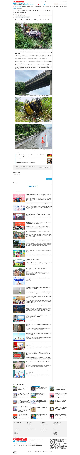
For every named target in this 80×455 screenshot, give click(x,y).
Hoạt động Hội (29, 423)
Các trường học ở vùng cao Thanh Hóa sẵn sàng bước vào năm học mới (38, 251)
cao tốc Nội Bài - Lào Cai (24, 166)
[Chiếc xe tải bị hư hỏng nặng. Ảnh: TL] (33, 109)
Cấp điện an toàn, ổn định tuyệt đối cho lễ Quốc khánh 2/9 (37, 240)
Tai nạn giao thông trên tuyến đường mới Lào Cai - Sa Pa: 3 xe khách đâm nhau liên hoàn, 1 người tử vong (30, 155)
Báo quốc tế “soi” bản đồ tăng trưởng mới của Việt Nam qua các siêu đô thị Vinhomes (60, 388)
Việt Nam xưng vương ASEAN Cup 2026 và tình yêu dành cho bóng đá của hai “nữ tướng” (42, 395)
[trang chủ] (23, 3)
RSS (14, 445)
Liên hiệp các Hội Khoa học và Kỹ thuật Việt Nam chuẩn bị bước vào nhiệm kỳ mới (38, 372)
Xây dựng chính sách (56, 423)
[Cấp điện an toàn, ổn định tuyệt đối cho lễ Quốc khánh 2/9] (19, 244)
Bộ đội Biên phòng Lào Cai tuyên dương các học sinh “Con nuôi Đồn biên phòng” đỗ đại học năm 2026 (38, 223)
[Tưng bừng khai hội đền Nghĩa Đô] (19, 263)
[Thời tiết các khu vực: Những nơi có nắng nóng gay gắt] (51, 402)
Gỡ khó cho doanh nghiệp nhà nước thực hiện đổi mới (41, 388)
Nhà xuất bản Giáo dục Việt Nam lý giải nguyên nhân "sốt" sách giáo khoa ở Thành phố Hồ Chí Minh (42, 416)
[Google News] (49, 15)
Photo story (55, 434)
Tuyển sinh (41, 423)
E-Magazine (55, 432)
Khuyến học (24, 6)
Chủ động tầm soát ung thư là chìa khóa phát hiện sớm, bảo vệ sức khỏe (38, 279)
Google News (52, 1)
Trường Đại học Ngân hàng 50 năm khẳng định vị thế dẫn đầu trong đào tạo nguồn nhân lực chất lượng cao (24, 402)
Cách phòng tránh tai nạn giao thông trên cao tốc (25, 162)
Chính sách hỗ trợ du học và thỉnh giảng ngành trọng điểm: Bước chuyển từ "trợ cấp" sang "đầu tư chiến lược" (61, 416)
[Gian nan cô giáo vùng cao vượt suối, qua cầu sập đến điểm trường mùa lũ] (19, 365)
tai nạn (18, 166)
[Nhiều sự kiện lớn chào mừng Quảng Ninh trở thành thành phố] (19, 309)
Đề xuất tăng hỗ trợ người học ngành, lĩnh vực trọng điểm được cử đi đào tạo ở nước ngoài (61, 409)
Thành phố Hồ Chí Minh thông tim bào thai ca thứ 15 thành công (39, 203)
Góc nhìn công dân (59, 6)
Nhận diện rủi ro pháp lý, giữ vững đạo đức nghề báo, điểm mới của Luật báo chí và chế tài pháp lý (38, 316)
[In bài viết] (13, 17)
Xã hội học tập (29, 424)
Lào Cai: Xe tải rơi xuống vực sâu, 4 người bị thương (26, 158)
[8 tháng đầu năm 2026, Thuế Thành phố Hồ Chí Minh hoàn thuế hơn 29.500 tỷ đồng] (19, 337)
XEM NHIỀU (47, 4)
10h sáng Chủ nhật (43, 431)
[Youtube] (21, 445)
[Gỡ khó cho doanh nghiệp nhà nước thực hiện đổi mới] (33, 389)
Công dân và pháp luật (56, 424)
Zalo (40, 1)
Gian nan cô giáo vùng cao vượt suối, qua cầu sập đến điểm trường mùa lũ (38, 362)
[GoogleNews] (26, 445)
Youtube (43, 1)
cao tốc (18, 167)
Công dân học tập (30, 6)
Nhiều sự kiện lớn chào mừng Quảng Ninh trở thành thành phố (38, 305)
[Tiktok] (24, 445)
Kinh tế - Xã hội (44, 6)
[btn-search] (66, 4)
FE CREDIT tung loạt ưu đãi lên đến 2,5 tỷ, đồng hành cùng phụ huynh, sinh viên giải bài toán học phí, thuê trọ (24, 395)
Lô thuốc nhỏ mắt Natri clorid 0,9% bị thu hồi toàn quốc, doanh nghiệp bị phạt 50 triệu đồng (38, 288)
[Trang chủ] (13, 6)
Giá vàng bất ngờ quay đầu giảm (41, 408)
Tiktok (47, 1)
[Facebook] (43, 167)
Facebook (36, 1)
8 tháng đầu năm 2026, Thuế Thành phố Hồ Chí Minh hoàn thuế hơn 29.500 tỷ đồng (38, 334)
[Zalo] (13, 12)
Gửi (49, 179)
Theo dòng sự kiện (18, 6)
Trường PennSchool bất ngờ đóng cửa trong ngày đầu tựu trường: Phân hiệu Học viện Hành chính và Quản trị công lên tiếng (38, 353)
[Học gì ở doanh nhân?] (39, 386)
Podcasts (54, 431)
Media (65, 6)
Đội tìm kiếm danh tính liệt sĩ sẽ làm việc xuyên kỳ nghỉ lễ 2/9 (38, 231)
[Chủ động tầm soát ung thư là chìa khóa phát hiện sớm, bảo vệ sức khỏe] (19, 281)
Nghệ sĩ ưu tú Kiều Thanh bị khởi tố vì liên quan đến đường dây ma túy (38, 325)
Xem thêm (32, 380)
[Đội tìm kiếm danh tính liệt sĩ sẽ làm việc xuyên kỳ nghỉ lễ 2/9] (19, 235)
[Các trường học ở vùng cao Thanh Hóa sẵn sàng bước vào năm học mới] (19, 253)
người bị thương (32, 166)
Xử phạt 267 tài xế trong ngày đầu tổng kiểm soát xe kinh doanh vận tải (23, 388)
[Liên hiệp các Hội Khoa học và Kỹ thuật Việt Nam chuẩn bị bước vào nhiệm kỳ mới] (19, 374)
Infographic (55, 433)
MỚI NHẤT (41, 4)
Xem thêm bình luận (32, 186)
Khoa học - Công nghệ (51, 6)
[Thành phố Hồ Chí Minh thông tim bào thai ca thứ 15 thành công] (19, 207)
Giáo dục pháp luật (37, 6)
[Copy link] (13, 15)
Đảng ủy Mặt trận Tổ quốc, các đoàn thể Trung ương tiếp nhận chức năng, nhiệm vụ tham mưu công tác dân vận (38, 195)
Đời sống (15, 431)
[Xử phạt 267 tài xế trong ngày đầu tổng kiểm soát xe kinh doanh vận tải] (15, 388)
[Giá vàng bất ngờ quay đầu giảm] (33, 409)
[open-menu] (66, 6)
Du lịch (15, 432)
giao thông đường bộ (24, 167)
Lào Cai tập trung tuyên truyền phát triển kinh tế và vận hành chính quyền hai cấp (38, 343)
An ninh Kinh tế (16, 433)
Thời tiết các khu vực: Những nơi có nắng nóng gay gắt (60, 401)
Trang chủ (14, 8)
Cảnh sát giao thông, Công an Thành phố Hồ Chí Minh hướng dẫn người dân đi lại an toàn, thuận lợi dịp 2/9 (38, 269)
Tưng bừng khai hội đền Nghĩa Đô (32, 259)
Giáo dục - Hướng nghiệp (44, 424)
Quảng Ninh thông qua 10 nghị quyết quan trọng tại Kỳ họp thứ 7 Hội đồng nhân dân (38, 297)
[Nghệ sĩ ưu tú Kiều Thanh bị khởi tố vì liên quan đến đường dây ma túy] (19, 328)
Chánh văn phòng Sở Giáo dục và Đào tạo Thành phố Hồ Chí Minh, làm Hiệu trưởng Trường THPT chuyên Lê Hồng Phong (38, 214)
